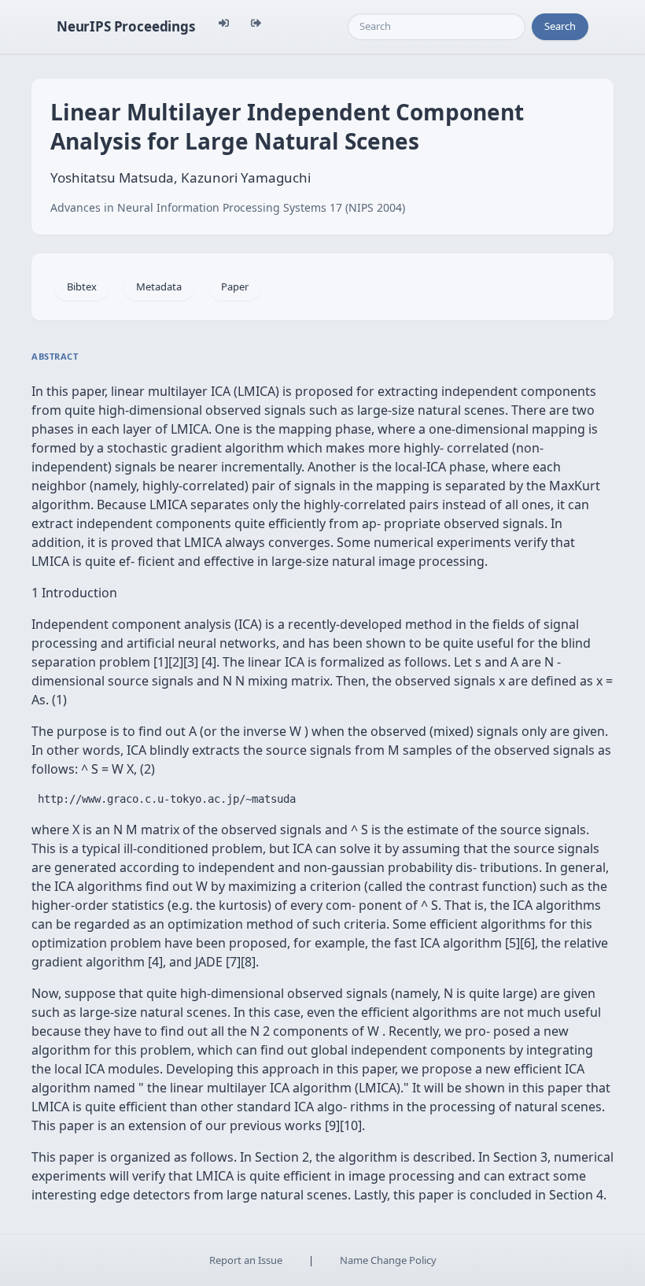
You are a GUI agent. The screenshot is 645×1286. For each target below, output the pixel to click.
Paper (235, 286)
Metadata (159, 286)
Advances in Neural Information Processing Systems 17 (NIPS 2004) (227, 207)
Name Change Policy (388, 1260)
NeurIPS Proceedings (126, 26)
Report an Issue (245, 1260)
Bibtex (82, 286)
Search (560, 26)
